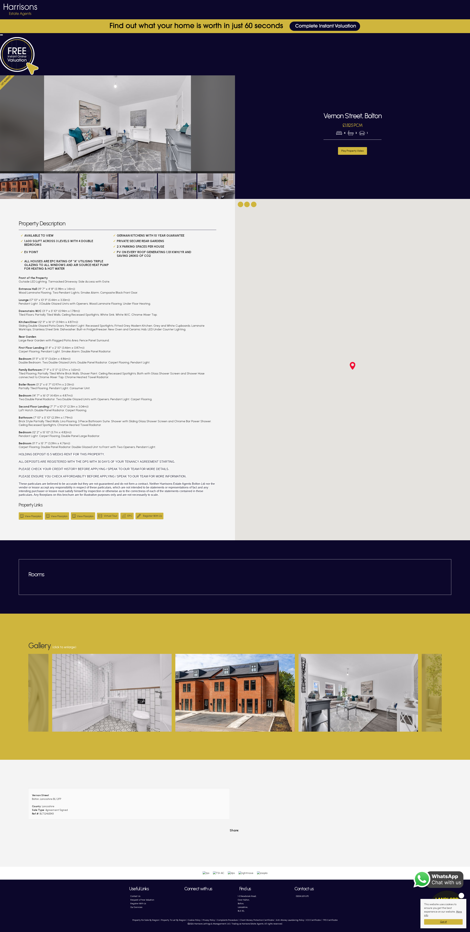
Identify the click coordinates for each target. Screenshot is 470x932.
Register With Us (152, 515)
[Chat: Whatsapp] (188, 905)
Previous (23, 692)
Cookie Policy (194, 920)
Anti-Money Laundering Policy (290, 920)
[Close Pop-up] (1, 34)
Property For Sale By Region (145, 920)
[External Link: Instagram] (208, 898)
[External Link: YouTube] (218, 898)
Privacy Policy (209, 920)
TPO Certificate (330, 920)
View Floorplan (32, 516)
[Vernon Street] (112, 693)
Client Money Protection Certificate (257, 920)
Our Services (136, 907)
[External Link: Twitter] (198, 898)
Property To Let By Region (173, 920)
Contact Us (135, 896)
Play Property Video (352, 150)
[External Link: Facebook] (188, 898)
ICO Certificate (313, 920)
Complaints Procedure (227, 920)
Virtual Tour (110, 515)
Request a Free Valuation (142, 900)
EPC (129, 515)
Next (242, 187)
